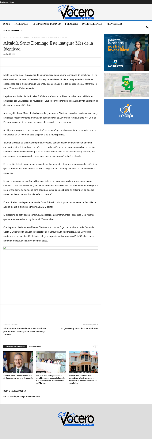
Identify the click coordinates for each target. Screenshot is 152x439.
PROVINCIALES (114, 24)
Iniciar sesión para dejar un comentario (21, 396)
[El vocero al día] (76, 12)
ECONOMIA (8, 372)
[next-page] (96, 346)
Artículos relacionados (15, 346)
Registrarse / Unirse (7, 2)
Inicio (6, 24)
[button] (147, 27)
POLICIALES (71, 24)
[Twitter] (13, 62)
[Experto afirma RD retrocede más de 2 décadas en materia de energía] (18, 362)
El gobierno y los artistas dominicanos (79, 328)
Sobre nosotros (12, 30)
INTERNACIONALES (92, 24)
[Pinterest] (20, 62)
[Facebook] (6, 62)
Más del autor (35, 346)
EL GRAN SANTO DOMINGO (47, 24)
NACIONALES (21, 24)
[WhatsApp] (27, 62)
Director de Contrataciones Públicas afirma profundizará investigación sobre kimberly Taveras (24, 331)
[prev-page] (93, 346)
